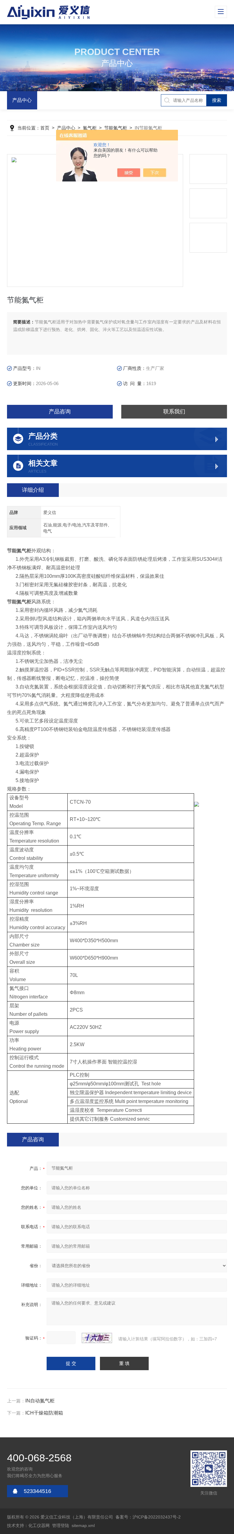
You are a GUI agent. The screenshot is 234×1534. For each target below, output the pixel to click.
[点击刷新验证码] (97, 1338)
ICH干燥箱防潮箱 (44, 1412)
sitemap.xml (83, 1525)
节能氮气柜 (115, 127)
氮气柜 (90, 127)
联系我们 (174, 411)
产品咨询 (60, 411)
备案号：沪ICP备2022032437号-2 (148, 1517)
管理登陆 (60, 1525)
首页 (44, 127)
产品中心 (22, 100)
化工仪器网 (39, 1525)
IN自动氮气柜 (40, 1400)
